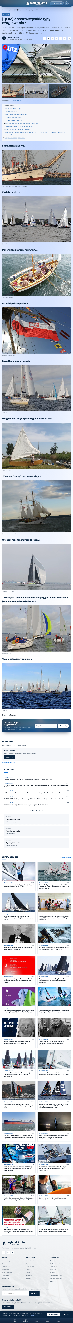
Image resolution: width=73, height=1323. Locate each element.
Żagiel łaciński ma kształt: (14, 120)
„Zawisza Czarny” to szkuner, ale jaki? (18, 126)
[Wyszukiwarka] (52, 3)
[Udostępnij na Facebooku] (44, 38)
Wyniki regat (6, 1266)
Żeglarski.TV (29, 1278)
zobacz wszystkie (17, 100)
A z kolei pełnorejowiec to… (15, 117)
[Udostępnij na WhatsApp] (56, 38)
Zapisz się (63, 726)
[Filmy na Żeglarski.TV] (12, 1252)
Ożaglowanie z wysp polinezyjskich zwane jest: (22, 123)
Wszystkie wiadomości (32, 1261)
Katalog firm (5, 1269)
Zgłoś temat (8, 1307)
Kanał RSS (53, 1269)
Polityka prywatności (56, 1278)
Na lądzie (9, 10)
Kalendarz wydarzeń (8, 1261)
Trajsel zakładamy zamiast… (15, 138)
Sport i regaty (30, 1266)
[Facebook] (4, 1252)
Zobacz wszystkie (36, 810)
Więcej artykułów (65, 857)
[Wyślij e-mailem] (60, 38)
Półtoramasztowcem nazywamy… (16, 114)
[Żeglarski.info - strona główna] (36, 3)
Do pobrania (53, 1266)
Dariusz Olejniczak (13, 37)
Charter (4, 1264)
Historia (28, 1269)
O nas (52, 1261)
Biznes (28, 1272)
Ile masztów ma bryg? (12, 108)
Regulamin (53, 1281)
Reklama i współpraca (56, 1264)
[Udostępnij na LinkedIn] (52, 38)
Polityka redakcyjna (56, 1275)
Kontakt (52, 1272)
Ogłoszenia (5, 1275)
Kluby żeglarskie (7, 1272)
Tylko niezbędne (54, 1314)
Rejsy (27, 1264)
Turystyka (29, 1275)
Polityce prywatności (32, 1315)
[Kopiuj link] (64, 38)
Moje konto (5, 1278)
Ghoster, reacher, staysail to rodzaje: (18, 129)
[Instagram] (8, 1252)
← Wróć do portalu (8, 762)
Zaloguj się (9, 757)
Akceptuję (66, 1314)
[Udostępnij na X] (48, 38)
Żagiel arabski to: (11, 111)
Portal (3, 10)
